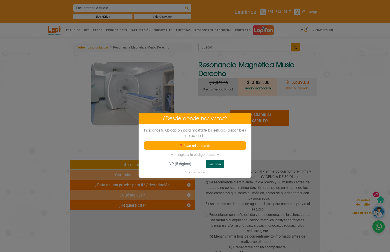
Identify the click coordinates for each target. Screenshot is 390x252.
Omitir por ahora (195, 172)
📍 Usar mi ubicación (195, 145)
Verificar (215, 164)
